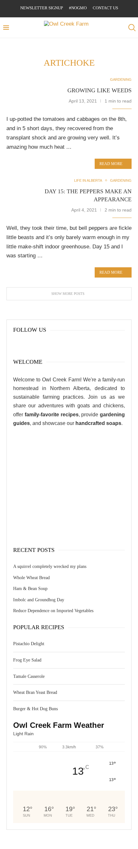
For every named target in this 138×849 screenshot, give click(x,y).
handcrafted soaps (98, 423)
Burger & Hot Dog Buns (35, 708)
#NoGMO (78, 7)
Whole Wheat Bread (31, 577)
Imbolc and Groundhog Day (38, 599)
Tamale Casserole (29, 676)
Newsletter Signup (41, 7)
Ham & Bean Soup (30, 588)
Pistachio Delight (28, 643)
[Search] (131, 28)
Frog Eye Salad (27, 660)
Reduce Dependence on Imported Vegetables (53, 610)
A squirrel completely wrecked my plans (49, 566)
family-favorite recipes (52, 414)
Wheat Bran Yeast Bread (35, 692)
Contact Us (105, 7)
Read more (110, 164)
